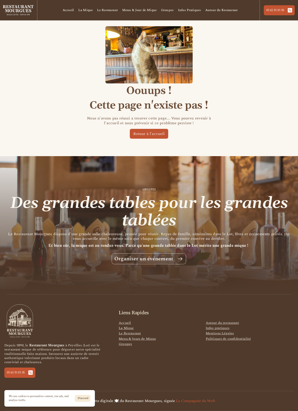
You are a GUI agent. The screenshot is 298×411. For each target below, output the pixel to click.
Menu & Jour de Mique (139, 10)
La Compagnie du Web (196, 401)
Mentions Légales (220, 333)
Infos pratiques (217, 328)
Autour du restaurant (222, 322)
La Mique (85, 10)
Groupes (167, 10)
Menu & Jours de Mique (137, 338)
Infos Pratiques (189, 10)
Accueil (68, 10)
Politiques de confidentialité (228, 338)
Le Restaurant (107, 10)
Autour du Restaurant (221, 10)
